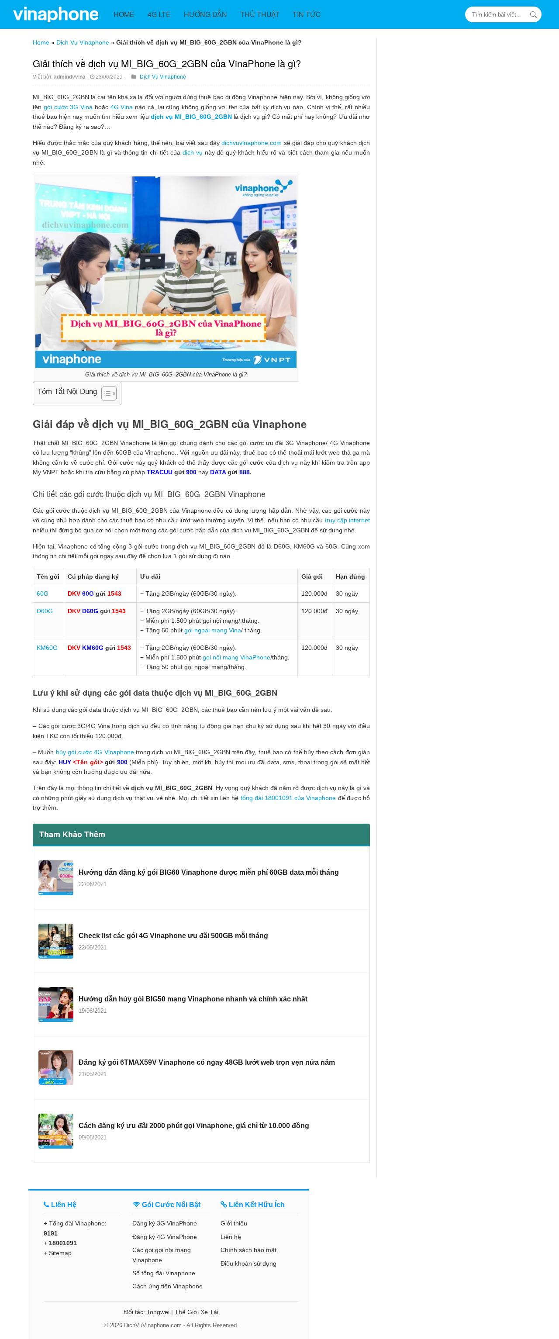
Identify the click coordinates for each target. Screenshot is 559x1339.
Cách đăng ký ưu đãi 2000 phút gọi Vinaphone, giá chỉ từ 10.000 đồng (194, 1125)
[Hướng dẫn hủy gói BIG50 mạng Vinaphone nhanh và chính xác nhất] (55, 1004)
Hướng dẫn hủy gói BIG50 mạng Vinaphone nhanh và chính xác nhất (193, 999)
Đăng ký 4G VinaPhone (164, 1236)
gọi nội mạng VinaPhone (236, 657)
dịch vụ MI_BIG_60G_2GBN (191, 116)
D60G (45, 610)
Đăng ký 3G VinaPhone (164, 1223)
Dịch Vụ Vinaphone (82, 42)
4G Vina (121, 107)
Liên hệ (231, 1236)
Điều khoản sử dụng (248, 1263)
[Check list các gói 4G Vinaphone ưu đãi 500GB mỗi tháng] (55, 941)
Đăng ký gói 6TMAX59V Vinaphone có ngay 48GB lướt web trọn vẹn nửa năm (207, 1062)
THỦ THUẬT (260, 14)
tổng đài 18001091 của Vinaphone (288, 797)
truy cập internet (347, 520)
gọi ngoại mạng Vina (212, 630)
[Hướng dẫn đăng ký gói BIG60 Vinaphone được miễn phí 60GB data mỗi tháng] (55, 878)
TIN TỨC (307, 14)
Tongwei (158, 1311)
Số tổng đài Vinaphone (163, 1273)
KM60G (47, 647)
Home (41, 42)
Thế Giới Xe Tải (196, 1311)
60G (42, 593)
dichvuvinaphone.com (251, 142)
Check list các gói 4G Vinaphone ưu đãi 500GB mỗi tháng (173, 935)
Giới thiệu (234, 1223)
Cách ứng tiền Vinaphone (167, 1286)
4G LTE (159, 14)
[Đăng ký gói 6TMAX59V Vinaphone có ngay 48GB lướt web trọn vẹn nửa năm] (55, 1068)
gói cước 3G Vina (68, 107)
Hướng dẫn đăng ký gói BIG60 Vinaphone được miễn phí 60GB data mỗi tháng (209, 872)
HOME (124, 14)
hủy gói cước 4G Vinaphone (95, 752)
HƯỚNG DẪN (205, 14)
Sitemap (60, 1252)
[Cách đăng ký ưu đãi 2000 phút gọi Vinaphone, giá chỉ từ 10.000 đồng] (55, 1131)
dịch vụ (193, 152)
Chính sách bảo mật (248, 1249)
